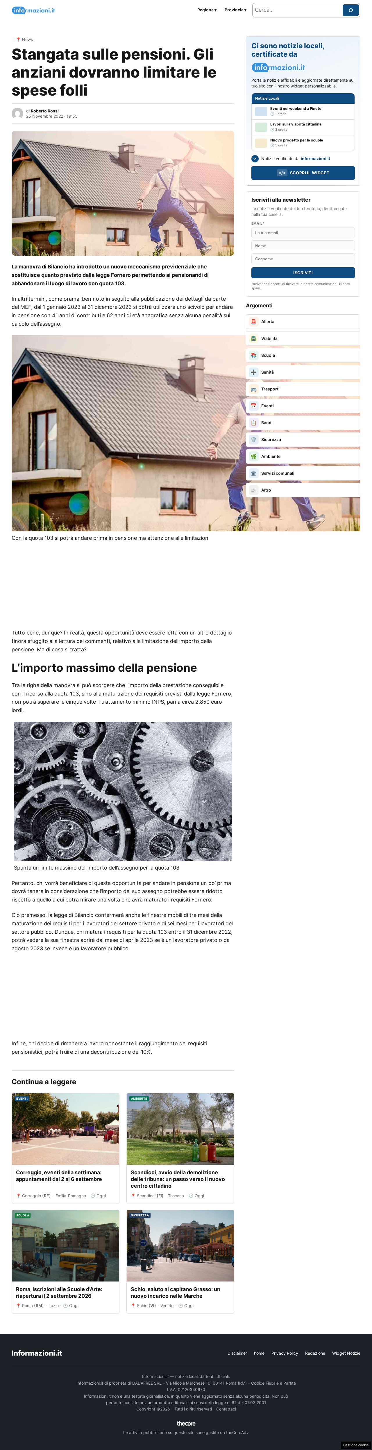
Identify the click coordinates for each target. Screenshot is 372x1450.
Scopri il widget (303, 172)
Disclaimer (237, 1353)
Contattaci (226, 1408)
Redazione (315, 1353)
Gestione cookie (356, 1445)
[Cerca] (351, 10)
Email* (257, 223)
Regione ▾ (207, 9)
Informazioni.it (37, 1353)
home (259, 1353)
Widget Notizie (346, 1353)
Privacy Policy (284, 1353)
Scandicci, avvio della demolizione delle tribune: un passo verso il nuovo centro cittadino (178, 1179)
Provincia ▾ (235, 9)
